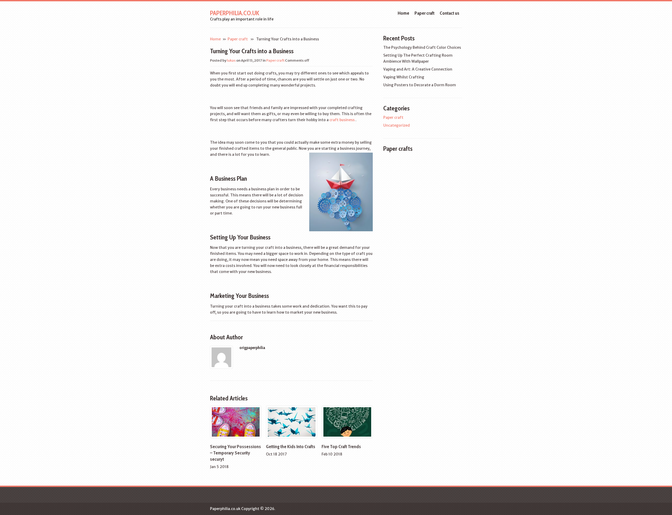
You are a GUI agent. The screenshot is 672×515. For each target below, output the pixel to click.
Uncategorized (396, 125)
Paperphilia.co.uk (234, 13)
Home (403, 13)
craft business (342, 119)
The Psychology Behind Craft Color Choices (422, 47)
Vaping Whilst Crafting (403, 77)
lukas (231, 60)
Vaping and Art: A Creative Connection (417, 69)
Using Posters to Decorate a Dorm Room (419, 85)
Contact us (449, 13)
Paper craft (424, 13)
